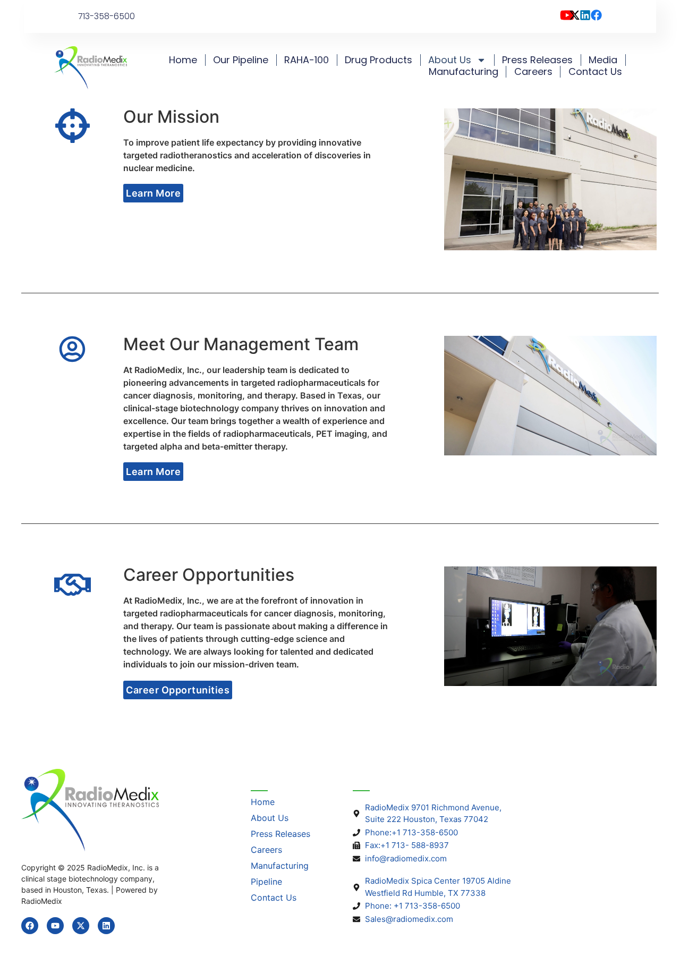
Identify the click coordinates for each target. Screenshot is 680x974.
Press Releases (537, 60)
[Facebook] (29, 925)
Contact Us (595, 72)
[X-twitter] (80, 925)
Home (183, 60)
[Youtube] (55, 925)
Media (603, 60)
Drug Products (378, 60)
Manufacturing (463, 72)
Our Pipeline (240, 60)
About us (449, 60)
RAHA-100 (306, 60)
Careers (533, 72)
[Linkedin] (106, 925)
